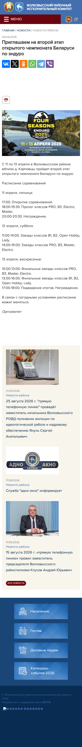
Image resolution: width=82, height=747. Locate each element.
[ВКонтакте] (6, 64)
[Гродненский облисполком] (71, 19)
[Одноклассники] (23, 64)
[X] (15, 64)
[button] (7, 19)
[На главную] (9, 7)
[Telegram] (41, 64)
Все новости (16, 583)
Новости (23, 30)
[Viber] (50, 64)
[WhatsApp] (32, 64)
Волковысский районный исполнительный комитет (49, 7)
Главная (8, 30)
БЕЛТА (46, 702)
